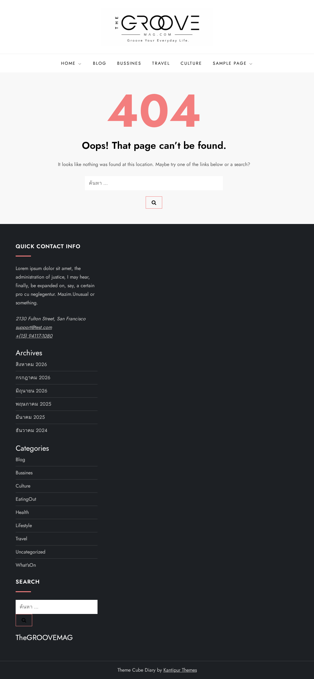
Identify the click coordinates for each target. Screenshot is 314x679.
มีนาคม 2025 (30, 417)
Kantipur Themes (180, 669)
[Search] (154, 202)
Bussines (129, 63)
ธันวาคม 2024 (31, 430)
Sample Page (230, 63)
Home (68, 63)
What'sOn (26, 565)
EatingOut (26, 499)
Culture (191, 63)
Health (22, 512)
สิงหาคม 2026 (31, 364)
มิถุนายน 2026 (31, 390)
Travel (161, 63)
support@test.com (34, 327)
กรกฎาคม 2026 (33, 377)
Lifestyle (24, 525)
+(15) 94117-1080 (34, 335)
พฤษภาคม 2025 (33, 403)
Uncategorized (30, 551)
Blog (99, 63)
